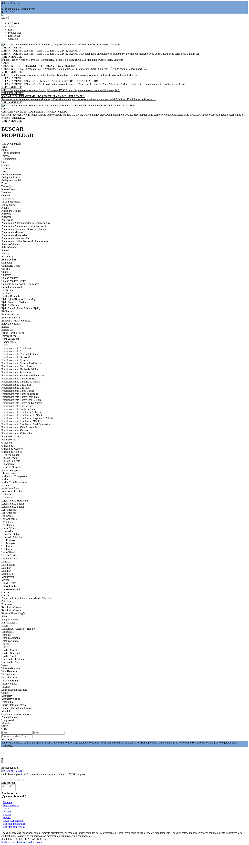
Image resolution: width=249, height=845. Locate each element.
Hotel (4, 171)
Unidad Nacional (10, 653)
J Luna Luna (8, 473)
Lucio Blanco (8, 552)
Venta (11, 26)
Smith (4, 625)
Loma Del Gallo (10, 534)
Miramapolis (8, 564)
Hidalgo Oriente (10, 457)
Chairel (5, 271)
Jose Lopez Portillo (11, 491)
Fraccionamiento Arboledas (16, 348)
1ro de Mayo (8, 204)
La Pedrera (7, 497)
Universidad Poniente (12, 659)
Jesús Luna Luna (10, 488)
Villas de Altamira (10, 680)
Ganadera (6, 442)
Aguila (5, 207)
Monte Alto (7, 573)
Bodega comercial (11, 180)
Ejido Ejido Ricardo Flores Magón (19, 299)
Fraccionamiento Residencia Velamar (21, 412)
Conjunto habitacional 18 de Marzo (20, 284)
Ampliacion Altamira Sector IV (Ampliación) (25, 223)
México (5, 579)
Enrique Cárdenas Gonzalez (16, 320)
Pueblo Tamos (9, 717)
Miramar (6, 567)
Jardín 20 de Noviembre (14, 482)
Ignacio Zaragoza (10, 470)
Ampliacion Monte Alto (14, 235)
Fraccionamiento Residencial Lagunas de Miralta (27, 418)
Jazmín (5, 485)
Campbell (6, 262)
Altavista (6, 216)
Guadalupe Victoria (11, 451)
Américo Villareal (10, 244)
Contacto (13, 38)
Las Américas (8, 509)
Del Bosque (7, 290)
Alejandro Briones (11, 210)
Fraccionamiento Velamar (15, 430)
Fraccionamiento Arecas (14, 351)
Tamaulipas (7, 186)
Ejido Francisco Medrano (14, 302)
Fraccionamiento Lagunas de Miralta (20, 381)
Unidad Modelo (9, 650)
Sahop (4, 616)
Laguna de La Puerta (12, 503)
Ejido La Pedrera (10, 305)
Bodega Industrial (10, 177)
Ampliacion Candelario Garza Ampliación (23, 229)
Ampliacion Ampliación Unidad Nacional (23, 226)
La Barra (6, 494)
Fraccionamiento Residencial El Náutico (22, 415)
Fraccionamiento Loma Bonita (17, 390)
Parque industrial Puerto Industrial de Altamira (26, 598)
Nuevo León (8, 189)
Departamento (8, 158)
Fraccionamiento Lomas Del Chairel (20, 396)
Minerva (5, 561)
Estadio (5, 326)
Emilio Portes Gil (10, 317)
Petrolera (6, 601)
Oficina (5, 165)
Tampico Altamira (10, 637)
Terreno (5, 155)
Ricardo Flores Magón (13, 613)
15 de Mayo (7, 198)
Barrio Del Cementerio (13, 704)
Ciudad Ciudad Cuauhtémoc (16, 708)
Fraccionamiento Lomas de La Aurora (21, 402)
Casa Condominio (11, 174)
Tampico (6, 634)
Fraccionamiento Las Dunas (16, 384)
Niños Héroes (8, 582)
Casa (4, 161)
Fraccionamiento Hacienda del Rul (19, 369)
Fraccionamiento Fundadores (16, 366)
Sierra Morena (9, 622)
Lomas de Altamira (11, 537)
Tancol (5, 643)
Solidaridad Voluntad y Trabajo (18, 628)
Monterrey (7, 695)
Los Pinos (6, 546)
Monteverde (7, 576)
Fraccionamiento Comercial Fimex (19, 354)
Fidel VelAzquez (10, 338)
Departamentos (11, 805)
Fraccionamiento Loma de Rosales (19, 393)
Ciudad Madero (9, 277)
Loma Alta (7, 531)
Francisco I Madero (11, 436)
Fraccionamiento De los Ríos (16, 357)
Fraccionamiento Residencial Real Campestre (25, 424)
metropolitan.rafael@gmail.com (18, 8)
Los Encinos (8, 540)
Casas (6, 808)
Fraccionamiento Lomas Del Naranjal (21, 399)
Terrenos (7, 802)
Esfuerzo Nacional (11, 323)
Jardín (4, 479)
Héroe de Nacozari (11, 467)
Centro (5, 692)
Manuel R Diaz (9, 558)
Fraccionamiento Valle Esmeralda (19, 427)
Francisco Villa (9, 439)
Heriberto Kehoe (10, 454)
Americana (7, 219)
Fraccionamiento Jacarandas (16, 372)
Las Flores (7, 521)
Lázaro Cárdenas (10, 555)
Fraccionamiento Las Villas (15, 387)
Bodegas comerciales (14, 826)
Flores (4, 345)
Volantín (5, 686)
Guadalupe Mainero (12, 448)
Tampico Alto (8, 720)
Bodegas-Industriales (14, 823)
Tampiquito (7, 701)
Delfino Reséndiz (10, 296)
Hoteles (7, 817)
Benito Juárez (8, 259)
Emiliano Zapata (10, 314)
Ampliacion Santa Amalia (15, 238)
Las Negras (7, 525)
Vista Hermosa (9, 683)
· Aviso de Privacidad (12, 779)
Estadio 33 (7, 329)
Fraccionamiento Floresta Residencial (21, 363)
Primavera (6, 604)
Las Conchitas (9, 518)
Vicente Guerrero (10, 668)
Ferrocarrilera (8, 335)
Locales (5, 168)
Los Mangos (8, 543)
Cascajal (5, 268)
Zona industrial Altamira (14, 689)
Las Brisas (7, 515)
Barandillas (7, 256)
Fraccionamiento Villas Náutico (18, 433)
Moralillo (6, 711)
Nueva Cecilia (9, 586)
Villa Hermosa (9, 671)
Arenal (5, 250)
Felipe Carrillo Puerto (12, 332)
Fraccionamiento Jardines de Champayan (23, 375)
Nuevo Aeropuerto (11, 589)
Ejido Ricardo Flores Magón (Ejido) (20, 308)
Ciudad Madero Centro (13, 280)
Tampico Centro (10, 640)
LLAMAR (14, 23)
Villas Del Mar (9, 677)
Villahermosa (8, 674)
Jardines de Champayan (14, 476)
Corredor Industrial (11, 287)
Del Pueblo (7, 293)
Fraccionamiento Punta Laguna (18, 409)
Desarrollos (14, 35)
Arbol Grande (8, 247)
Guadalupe (7, 445)
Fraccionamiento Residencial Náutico (21, 421)
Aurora (5, 253)
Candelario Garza (10, 265)
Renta (11, 29)
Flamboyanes (8, 341)
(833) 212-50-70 (13, 771)
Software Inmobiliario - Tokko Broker (21, 842)
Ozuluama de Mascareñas (15, 714)
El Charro (6, 311)
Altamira (6, 213)
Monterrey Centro (10, 698)
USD (4, 729)
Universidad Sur (10, 662)
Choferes (6, 274)
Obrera (5, 592)
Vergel (4, 665)
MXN (4, 726)
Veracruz (6, 192)
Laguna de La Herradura (14, 500)
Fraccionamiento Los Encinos (17, 406)
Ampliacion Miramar (12, 232)
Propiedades (14, 32)
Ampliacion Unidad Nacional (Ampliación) (24, 241)
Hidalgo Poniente (10, 460)
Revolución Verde (11, 607)
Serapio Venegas (10, 619)
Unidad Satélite (9, 656)
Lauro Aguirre (9, 528)
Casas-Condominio (13, 820)
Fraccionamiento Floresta (14, 360)
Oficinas (7, 811)
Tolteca (5, 647)
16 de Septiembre (10, 201)
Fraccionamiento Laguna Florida (18, 378)
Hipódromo (7, 463)
